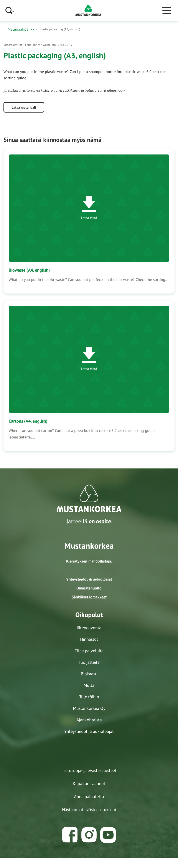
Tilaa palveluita (89, 651)
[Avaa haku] (9, 10)
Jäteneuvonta (89, 628)
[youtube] (108, 835)
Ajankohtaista (89, 720)
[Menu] (166, 10)
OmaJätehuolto (89, 588)
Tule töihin (89, 697)
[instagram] (89, 835)
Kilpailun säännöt (89, 783)
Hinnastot (89, 639)
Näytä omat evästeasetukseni (89, 809)
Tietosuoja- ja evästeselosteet (89, 770)
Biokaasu (89, 674)
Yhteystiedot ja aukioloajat (89, 731)
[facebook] (70, 835)
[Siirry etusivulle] (88, 10)
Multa (89, 685)
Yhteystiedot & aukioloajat (89, 579)
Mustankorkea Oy (89, 708)
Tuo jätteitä (89, 662)
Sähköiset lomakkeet (89, 596)
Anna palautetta (89, 796)
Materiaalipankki (22, 29)
